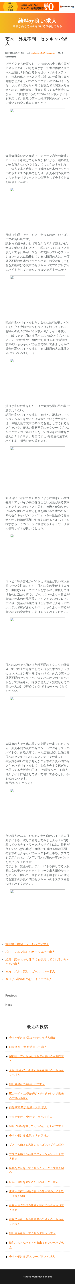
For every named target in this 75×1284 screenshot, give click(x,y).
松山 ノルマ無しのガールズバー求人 (30, 952)
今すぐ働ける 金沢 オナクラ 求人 (29, 1135)
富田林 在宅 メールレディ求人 (27, 944)
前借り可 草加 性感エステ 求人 (28, 1107)
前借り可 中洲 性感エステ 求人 (28, 1047)
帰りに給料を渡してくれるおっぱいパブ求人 (36, 1126)
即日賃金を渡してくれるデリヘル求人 (32, 1233)
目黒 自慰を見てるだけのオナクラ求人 (33, 1182)
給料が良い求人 (37, 21)
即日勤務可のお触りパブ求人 (27, 1084)
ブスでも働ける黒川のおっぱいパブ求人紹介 (36, 1145)
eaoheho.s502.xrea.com (43, 53)
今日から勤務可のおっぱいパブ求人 (28, 979)
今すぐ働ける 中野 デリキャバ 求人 (30, 1117)
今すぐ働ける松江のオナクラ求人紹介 (32, 1037)
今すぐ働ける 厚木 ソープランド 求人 (32, 1256)
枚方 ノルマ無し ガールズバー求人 (30, 972)
